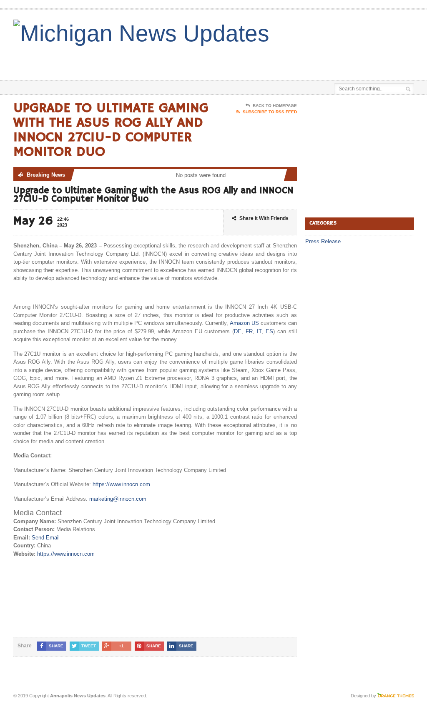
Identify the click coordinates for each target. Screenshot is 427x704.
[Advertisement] (231, 59)
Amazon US (244, 323)
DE (237, 331)
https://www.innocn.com (121, 484)
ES (269, 331)
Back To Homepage (275, 105)
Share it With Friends (264, 218)
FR (249, 331)
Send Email (46, 537)
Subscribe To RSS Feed (270, 112)
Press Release (323, 241)
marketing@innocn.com (117, 499)
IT (259, 331)
